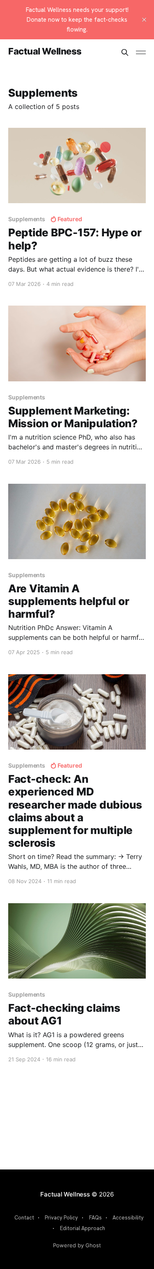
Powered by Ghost (77, 1245)
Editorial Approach (82, 1228)
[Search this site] (124, 52)
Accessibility (128, 1217)
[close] (144, 19)
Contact (24, 1217)
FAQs (95, 1217)
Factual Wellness (45, 51)
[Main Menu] (141, 52)
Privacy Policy (61, 1217)
